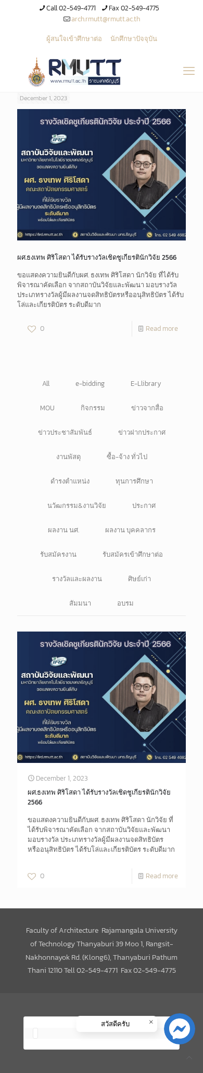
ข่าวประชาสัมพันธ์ (65, 432)
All (45, 383)
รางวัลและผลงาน (77, 579)
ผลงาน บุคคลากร (130, 530)
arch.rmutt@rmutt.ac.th (105, 19)
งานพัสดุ (68, 457)
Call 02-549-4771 (71, 8)
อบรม (125, 603)
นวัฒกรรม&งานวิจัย (76, 506)
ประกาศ (144, 506)
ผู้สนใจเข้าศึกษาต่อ (74, 39)
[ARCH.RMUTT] (101, 71)
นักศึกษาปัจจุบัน (133, 39)
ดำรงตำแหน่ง (70, 481)
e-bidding (90, 383)
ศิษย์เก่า (139, 579)
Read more (162, 328)
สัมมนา (80, 603)
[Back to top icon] (189, 1058)
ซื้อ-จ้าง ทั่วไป (127, 457)
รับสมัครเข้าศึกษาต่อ (133, 554)
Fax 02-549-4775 (134, 8)
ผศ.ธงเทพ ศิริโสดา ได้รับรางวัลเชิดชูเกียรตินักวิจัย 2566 (96, 257)
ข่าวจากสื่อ (147, 408)
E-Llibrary (146, 383)
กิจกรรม (93, 408)
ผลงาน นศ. (63, 530)
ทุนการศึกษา (134, 481)
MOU (47, 408)
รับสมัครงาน (58, 554)
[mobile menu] (189, 71)
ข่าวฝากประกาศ (142, 432)
